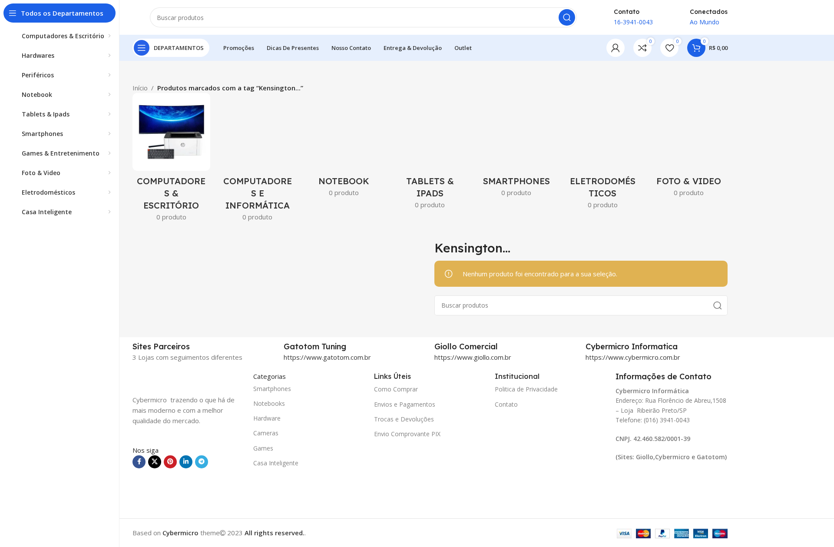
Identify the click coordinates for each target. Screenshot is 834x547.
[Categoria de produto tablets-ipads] (430, 153)
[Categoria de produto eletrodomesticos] (603, 153)
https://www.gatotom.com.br (327, 357)
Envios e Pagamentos (404, 404)
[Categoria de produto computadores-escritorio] (171, 159)
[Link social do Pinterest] (170, 461)
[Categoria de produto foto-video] (689, 147)
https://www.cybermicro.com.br (633, 357)
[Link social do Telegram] (201, 461)
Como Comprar (396, 389)
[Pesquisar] (567, 17)
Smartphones (272, 389)
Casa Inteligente (275, 463)
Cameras (265, 433)
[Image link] (175, 377)
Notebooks (269, 403)
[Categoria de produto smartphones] (516, 147)
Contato (506, 404)
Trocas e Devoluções (404, 419)
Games (263, 448)
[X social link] (154, 461)
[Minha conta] (615, 47)
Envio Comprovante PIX (407, 434)
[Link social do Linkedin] (185, 461)
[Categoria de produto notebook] (344, 147)
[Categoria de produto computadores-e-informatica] (258, 159)
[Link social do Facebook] (139, 461)
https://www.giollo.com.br (472, 357)
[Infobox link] (355, 346)
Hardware (267, 418)
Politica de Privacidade (526, 389)
